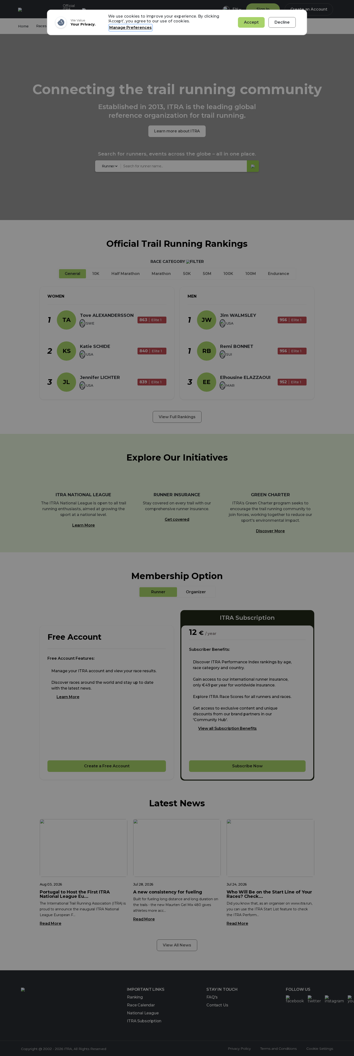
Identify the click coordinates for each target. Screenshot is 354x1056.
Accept (251, 22)
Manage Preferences (130, 27)
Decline (282, 22)
